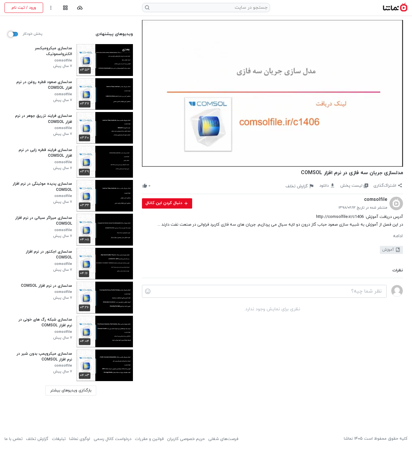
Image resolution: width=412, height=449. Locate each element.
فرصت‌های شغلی (223, 439)
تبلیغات (59, 439)
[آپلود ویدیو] (80, 8)
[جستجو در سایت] (147, 7)
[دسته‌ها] (65, 8)
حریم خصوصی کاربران (186, 439)
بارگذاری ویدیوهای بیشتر (70, 390)
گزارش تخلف (37, 439)
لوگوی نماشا (79, 439)
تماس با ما (14, 439)
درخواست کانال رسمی (112, 439)
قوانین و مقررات (149, 439)
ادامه (398, 236)
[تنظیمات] (51, 8)
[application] (272, 93)
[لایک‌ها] (155, 185)
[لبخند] (148, 291)
